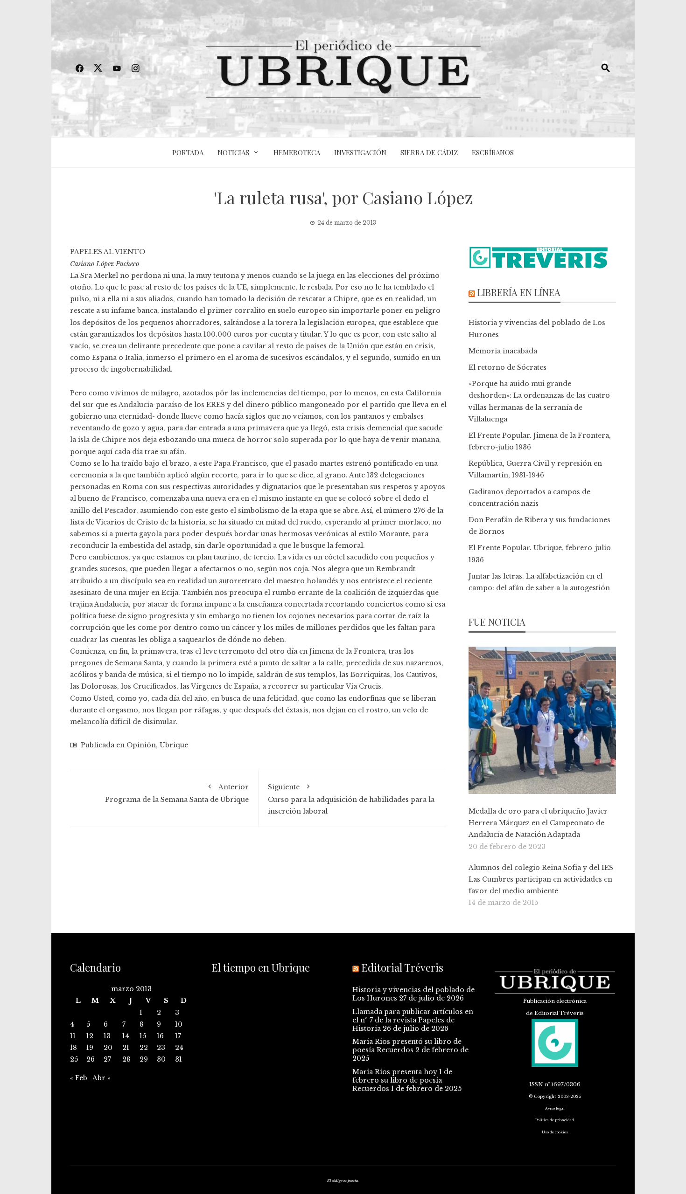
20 (108, 1047)
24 (179, 1047)
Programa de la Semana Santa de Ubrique (177, 793)
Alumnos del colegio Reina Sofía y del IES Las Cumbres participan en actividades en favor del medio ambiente (541, 879)
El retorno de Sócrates (507, 367)
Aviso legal (555, 1108)
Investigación (360, 152)
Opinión (141, 745)
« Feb (78, 1078)
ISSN (536, 1084)
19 (89, 1047)
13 (107, 1036)
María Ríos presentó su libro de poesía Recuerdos (407, 1045)
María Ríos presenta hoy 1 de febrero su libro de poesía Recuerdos (402, 1080)
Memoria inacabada (503, 351)
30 (161, 1059)
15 (143, 1036)
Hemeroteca (296, 152)
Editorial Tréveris (402, 967)
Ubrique (174, 745)
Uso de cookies (555, 1132)
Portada (187, 152)
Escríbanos (493, 152)
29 (144, 1059)
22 (144, 1047)
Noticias (233, 152)
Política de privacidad (554, 1120)
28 (126, 1059)
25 (74, 1059)
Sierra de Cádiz (429, 152)
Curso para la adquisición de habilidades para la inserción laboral (351, 799)
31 (178, 1059)
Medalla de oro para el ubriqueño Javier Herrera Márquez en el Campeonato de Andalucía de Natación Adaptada (538, 823)
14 (125, 1036)
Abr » (101, 1078)
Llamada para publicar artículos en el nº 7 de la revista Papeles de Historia (412, 1020)
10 (178, 1024)
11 (73, 1036)
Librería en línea (518, 292)
